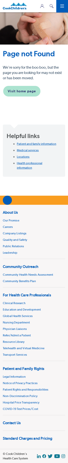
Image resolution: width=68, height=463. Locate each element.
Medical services (28, 150)
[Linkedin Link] (39, 456)
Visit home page (22, 91)
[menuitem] (34, 232)
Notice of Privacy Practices (20, 383)
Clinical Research (14, 303)
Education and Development (22, 309)
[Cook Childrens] (15, 6)
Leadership (10, 252)
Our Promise (11, 220)
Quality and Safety (15, 240)
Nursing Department (16, 322)
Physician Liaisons (15, 329)
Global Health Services (18, 316)
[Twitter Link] (50, 456)
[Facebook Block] (44, 456)
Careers (8, 227)
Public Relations (13, 246)
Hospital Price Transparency (21, 402)
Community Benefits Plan (19, 281)
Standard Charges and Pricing (28, 438)
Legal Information (14, 376)
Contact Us (12, 423)
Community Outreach (21, 266)
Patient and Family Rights (23, 368)
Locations (23, 157)
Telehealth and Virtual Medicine (23, 348)
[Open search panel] (51, 6)
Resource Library (14, 342)
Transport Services (15, 354)
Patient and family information (36, 144)
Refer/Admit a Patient (17, 335)
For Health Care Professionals (27, 295)
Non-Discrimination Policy (20, 396)
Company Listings (15, 233)
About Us (10, 212)
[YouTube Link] (57, 456)
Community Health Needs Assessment (28, 274)
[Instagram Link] (63, 456)
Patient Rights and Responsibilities (26, 389)
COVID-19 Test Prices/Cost (20, 409)
